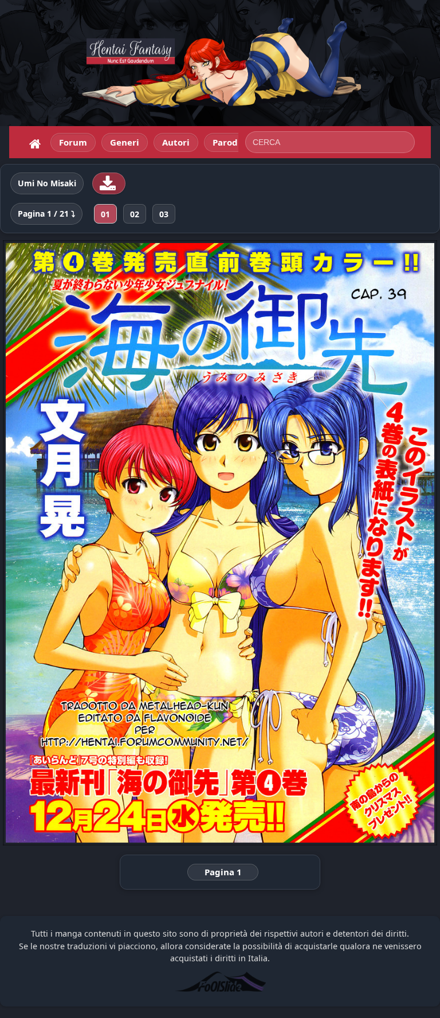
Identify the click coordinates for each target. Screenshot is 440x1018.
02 (134, 214)
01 (105, 214)
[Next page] (350, 543)
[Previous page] (89, 543)
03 (163, 214)
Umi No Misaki (47, 183)
